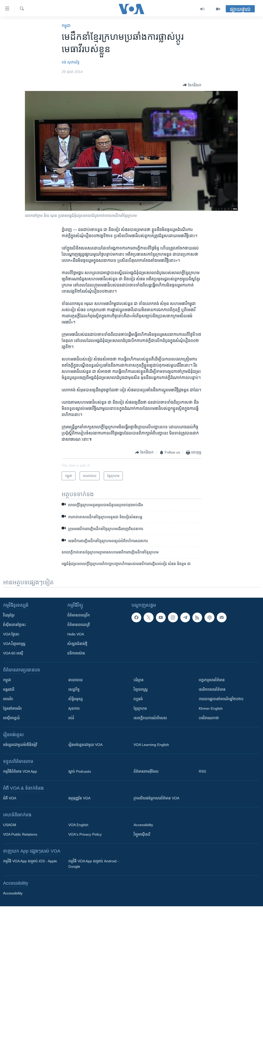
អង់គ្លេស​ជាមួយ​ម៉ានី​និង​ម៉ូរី (20, 745)
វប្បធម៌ (138, 699)
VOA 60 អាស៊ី (13, 653)
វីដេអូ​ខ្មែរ (8, 615)
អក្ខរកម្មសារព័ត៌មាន (212, 680)
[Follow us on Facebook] (136, 617)
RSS (202, 771)
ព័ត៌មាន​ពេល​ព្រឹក (78, 615)
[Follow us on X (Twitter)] (148, 617)
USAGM (9, 825)
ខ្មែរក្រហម (140, 708)
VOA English (78, 825)
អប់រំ (71, 718)
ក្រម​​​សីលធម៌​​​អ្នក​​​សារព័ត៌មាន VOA (156, 798)
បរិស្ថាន (139, 680)
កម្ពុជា (66, 25)
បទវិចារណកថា (209, 718)
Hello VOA (75, 634)
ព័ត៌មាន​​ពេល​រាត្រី (78, 625)
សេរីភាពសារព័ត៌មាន (212, 689)
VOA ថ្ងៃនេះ (11, 634)
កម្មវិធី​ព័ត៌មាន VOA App (20, 771)
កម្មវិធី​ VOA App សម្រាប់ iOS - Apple (30, 861)
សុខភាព (74, 708)
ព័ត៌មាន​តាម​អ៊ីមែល (146, 771)
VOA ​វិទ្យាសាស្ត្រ (14, 644)
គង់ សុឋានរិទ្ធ (70, 62)
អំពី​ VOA (9, 798)
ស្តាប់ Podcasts (79, 771)
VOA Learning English (151, 745)
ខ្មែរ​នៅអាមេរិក (12, 708)
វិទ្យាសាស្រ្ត (141, 689)
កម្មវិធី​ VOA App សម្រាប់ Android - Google (93, 864)
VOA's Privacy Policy (85, 834)
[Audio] (202, 9)
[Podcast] (209, 617)
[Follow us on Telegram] (185, 617)
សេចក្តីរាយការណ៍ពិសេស (150, 718)
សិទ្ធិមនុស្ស (75, 699)
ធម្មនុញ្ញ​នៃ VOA (79, 798)
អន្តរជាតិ (8, 689)
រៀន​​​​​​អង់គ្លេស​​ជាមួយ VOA (85, 745)
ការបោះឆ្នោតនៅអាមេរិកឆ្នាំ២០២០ (221, 699)
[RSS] (197, 617)
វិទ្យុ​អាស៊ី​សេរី (142, 834)
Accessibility (143, 825)
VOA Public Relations (20, 834)
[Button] (192, 85)
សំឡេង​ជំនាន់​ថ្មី (77, 644)
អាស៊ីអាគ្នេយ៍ (11, 718)
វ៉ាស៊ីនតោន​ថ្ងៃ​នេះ (14, 625)
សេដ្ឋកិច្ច (74, 689)
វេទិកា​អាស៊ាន (76, 653)
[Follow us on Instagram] (173, 617)
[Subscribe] (222, 617)
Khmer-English (211, 708)
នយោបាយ (75, 680)
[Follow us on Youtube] (161, 617)
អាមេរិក (8, 699)
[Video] (218, 9)
